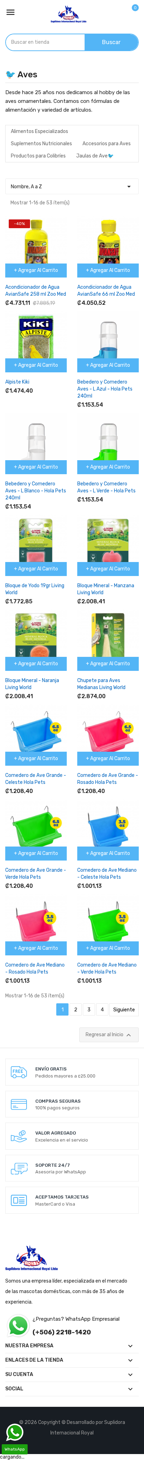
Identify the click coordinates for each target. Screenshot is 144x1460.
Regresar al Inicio (109, 1035)
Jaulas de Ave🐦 (95, 156)
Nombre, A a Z (72, 186)
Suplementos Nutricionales (41, 144)
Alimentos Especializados (39, 131)
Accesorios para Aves (106, 144)
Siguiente (124, 1010)
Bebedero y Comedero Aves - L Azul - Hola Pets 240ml (104, 389)
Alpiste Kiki (17, 382)
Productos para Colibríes (38, 156)
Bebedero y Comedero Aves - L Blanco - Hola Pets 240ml (35, 491)
